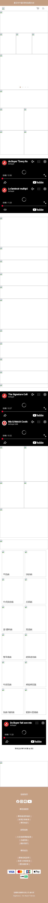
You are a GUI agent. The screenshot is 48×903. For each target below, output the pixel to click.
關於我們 (24, 843)
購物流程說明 (24, 857)
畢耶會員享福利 (24, 816)
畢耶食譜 (24, 823)
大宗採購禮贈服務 (24, 837)
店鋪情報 (24, 840)
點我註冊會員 (24, 819)
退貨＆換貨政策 (24, 861)
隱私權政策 (24, 864)
